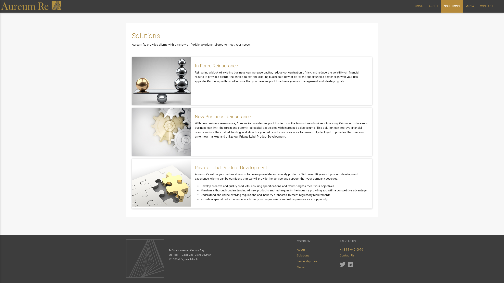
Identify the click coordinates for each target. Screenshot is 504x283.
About (301, 249)
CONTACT (487, 6)
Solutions (303, 255)
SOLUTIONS (452, 6)
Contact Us (347, 255)
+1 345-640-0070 (351, 249)
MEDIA (470, 6)
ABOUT (433, 6)
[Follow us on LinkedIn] (350, 265)
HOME (419, 6)
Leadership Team (308, 261)
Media (301, 267)
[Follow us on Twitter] (343, 265)
